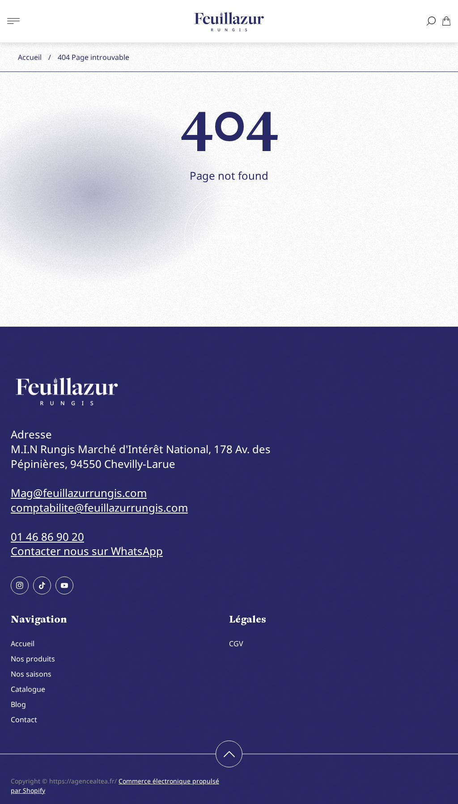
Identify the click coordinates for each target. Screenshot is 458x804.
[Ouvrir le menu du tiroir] (13, 21)
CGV (236, 643)
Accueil (30, 57)
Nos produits (33, 659)
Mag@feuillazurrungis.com (79, 492)
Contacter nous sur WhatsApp (87, 550)
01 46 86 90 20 (47, 536)
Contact (24, 719)
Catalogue (28, 689)
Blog (18, 704)
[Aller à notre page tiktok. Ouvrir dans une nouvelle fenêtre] (42, 585)
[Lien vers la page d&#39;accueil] (67, 392)
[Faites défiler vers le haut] (229, 754)
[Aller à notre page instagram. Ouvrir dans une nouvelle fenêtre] (20, 585)
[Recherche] (431, 21)
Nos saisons (31, 674)
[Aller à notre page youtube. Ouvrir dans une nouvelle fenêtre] (64, 585)
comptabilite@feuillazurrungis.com (99, 507)
